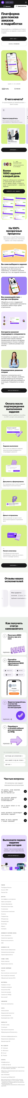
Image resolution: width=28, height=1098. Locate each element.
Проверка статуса (5, 984)
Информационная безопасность (9, 1032)
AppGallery (20, 674)
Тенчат (4, 1053)
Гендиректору (4, 916)
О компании (4, 1027)
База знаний (4, 997)
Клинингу (3, 914)
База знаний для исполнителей (9, 973)
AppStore (20, 670)
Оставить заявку (5, 1024)
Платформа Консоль (6, 887)
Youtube (5, 1055)
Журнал (3, 970)
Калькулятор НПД (5, 989)
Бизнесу (8, 6)
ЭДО (2, 943)
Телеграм (5, 1048)
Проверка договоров (6, 987)
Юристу (3, 926)
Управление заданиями (7, 938)
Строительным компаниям (7, 911)
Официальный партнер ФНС (8, 978)
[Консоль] (2, 2)
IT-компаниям (4, 909)
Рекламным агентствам (7, 906)
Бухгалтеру (4, 924)
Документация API (5, 1041)
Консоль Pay (4, 892)
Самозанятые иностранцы (7, 952)
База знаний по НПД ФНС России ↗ (14, 760)
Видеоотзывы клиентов (7, 964)
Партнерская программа (7, 1029)
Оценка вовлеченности (7, 954)
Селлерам (3, 928)
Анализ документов (6, 1015)
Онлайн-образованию (6, 904)
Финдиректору (5, 921)
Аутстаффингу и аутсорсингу (8, 899)
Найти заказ (9, 2)
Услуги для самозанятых (7, 1003)
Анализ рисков (5, 1010)
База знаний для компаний (8, 975)
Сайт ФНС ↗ (8, 764)
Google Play (9, 670)
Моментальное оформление (8, 949)
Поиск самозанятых (6, 935)
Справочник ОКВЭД (6, 994)
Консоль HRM (4, 890)
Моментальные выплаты (7, 940)
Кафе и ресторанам (6, 901)
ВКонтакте (5, 1050)
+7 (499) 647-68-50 (6, 1064)
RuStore (9, 674)
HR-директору (4, 919)
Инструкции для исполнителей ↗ (14, 756)
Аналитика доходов (6, 992)
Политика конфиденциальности (9, 1036)
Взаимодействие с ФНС (7, 1018)
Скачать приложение (14, 43)
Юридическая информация (8, 1039)
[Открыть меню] (25, 2)
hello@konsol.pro (5, 1062)
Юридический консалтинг (7, 1013)
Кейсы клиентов (5, 961)
